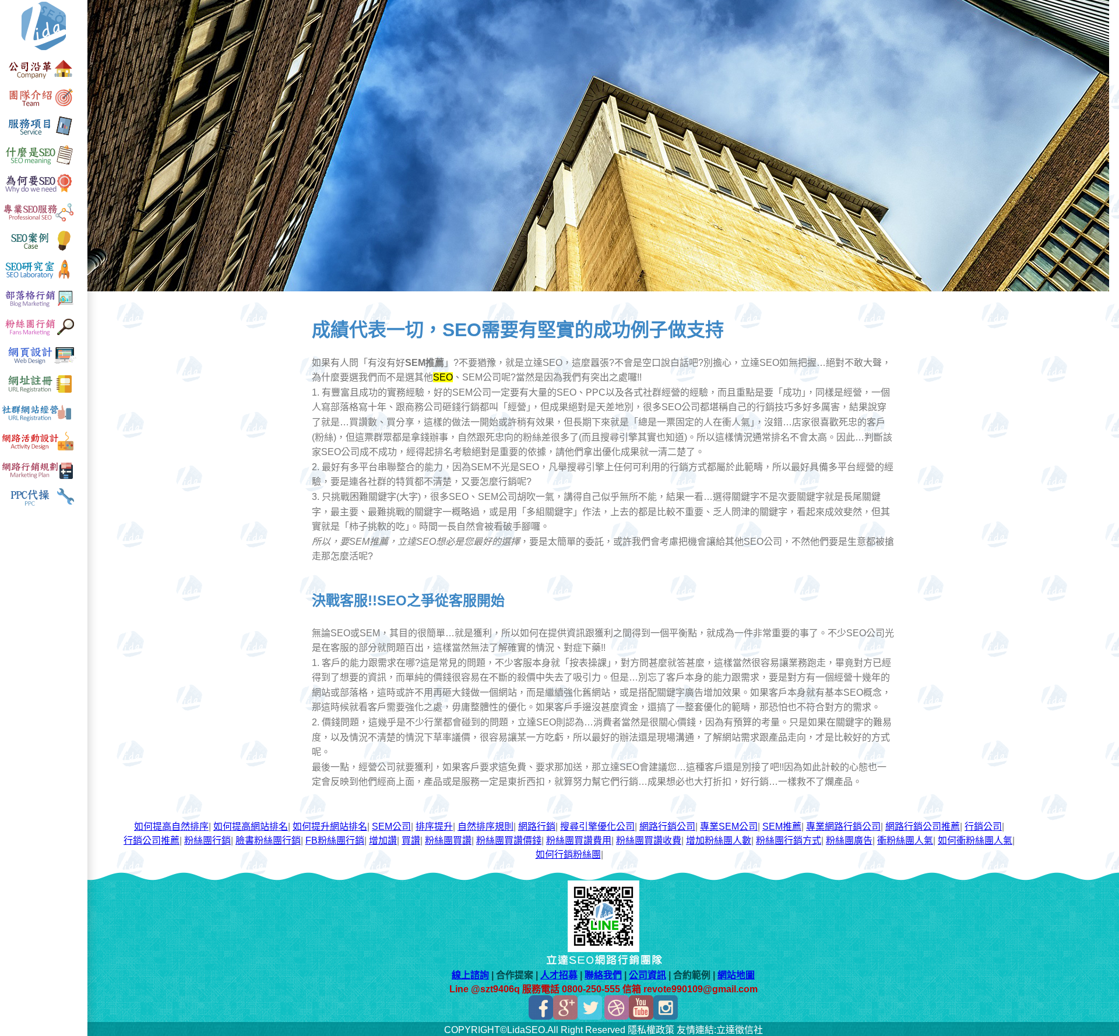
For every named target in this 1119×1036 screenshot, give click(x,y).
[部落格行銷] (43, 307)
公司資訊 (647, 975)
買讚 (411, 840)
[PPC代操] (43, 507)
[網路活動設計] (43, 450)
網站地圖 (736, 975)
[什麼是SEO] (43, 165)
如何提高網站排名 (250, 826)
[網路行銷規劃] (43, 479)
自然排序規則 (485, 826)
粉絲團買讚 (448, 840)
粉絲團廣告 (849, 840)
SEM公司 (391, 826)
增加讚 (383, 840)
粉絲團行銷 (207, 840)
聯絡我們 (603, 975)
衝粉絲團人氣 (905, 840)
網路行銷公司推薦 (922, 826)
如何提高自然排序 (171, 826)
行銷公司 (983, 826)
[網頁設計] (43, 364)
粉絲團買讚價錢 (508, 840)
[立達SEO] (43, 50)
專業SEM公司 (729, 826)
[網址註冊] (43, 393)
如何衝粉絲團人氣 (975, 840)
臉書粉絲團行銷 (268, 840)
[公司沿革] (43, 79)
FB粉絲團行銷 (334, 840)
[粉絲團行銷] (43, 336)
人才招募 (559, 975)
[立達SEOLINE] (603, 949)
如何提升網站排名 (330, 826)
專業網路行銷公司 (843, 826)
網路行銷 (536, 826)
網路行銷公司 (667, 826)
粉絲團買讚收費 (648, 840)
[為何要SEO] (43, 193)
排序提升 (434, 826)
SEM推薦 (781, 826)
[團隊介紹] (43, 107)
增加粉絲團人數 (718, 840)
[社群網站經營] (43, 422)
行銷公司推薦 (152, 840)
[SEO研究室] (43, 279)
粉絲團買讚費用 (578, 840)
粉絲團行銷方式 (788, 840)
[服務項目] (43, 136)
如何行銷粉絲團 (568, 854)
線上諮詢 (470, 975)
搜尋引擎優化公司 (597, 826)
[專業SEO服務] (43, 222)
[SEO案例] (43, 250)
